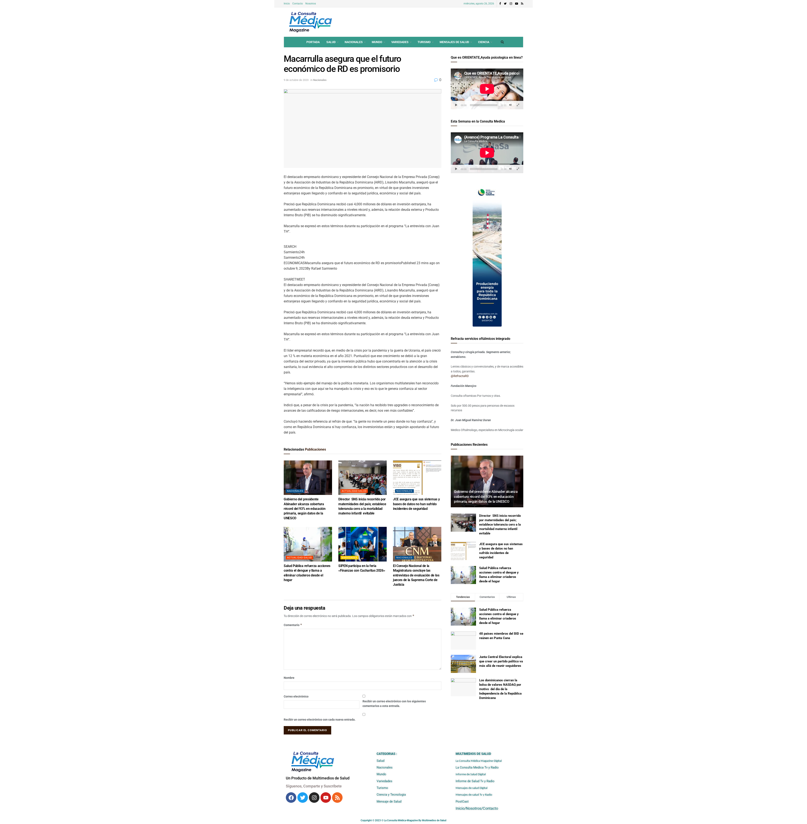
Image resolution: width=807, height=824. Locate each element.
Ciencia (483, 42)
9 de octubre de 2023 (296, 80)
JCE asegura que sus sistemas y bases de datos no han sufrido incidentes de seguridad (416, 504)
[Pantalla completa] (518, 105)
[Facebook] (291, 797)
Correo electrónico (296, 696)
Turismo (424, 42)
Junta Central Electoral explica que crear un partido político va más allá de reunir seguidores (501, 661)
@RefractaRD (460, 376)
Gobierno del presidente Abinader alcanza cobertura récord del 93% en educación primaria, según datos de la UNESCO (304, 508)
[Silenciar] (510, 105)
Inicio (287, 3)
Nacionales (354, 42)
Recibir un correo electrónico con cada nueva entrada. (320, 719)
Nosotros (310, 3)
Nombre (289, 677)
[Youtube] (325, 797)
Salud (331, 42)
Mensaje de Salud (389, 801)
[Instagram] (314, 797)
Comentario (293, 625)
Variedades (400, 42)
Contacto (297, 3)
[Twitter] (302, 797)
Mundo (377, 42)
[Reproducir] (456, 105)
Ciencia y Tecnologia (391, 794)
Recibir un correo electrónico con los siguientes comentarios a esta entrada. (394, 704)
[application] (487, 89)
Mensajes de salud (454, 42)
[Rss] (337, 797)
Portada (313, 42)
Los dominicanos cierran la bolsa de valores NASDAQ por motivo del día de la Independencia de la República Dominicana (500, 689)
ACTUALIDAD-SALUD (354, 491)
